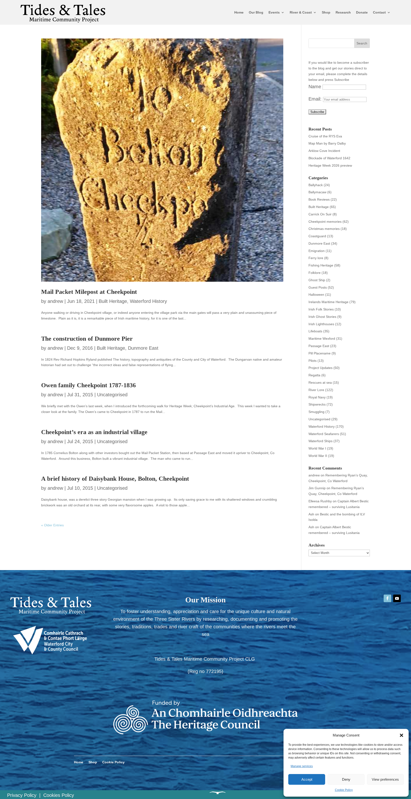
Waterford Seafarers (323, 434)
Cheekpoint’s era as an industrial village (94, 432)
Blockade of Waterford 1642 (329, 158)
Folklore (314, 273)
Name (314, 86)
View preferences (385, 779)
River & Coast (301, 12)
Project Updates (320, 368)
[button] (401, 735)
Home (239, 12)
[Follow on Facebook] (387, 598)
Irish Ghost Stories (322, 317)
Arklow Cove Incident (324, 151)
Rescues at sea (320, 382)
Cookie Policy (344, 790)
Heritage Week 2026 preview (330, 165)
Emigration (316, 251)
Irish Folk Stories (321, 309)
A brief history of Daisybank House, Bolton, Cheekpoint (115, 478)
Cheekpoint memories (325, 221)
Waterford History (148, 301)
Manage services (302, 766)
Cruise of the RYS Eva (325, 136)
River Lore (316, 390)
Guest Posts (317, 287)
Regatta (314, 375)
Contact (379, 12)
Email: (315, 99)
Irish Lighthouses (321, 324)
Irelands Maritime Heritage (328, 302)
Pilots (312, 361)
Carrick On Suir (320, 214)
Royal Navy (317, 397)
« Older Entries (52, 525)
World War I (317, 448)
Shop (326, 12)
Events (274, 12)
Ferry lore (315, 258)
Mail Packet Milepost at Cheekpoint (89, 291)
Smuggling (316, 412)
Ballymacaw (317, 192)
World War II (317, 456)
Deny (346, 779)
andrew (55, 301)
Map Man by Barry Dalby (327, 143)
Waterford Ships (320, 441)
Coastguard (317, 236)
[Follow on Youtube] (397, 598)
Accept (306, 779)
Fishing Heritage (320, 265)
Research (343, 12)
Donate (362, 12)
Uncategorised (112, 394)
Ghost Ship (316, 280)
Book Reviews (319, 199)
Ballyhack (315, 185)
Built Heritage (113, 301)
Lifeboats (315, 331)
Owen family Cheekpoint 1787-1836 (88, 385)
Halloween (316, 294)
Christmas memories (324, 229)
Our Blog (256, 12)
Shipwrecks (317, 404)
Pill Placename (319, 353)
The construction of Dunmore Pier (87, 338)
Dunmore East (143, 348)
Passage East (318, 346)
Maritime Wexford (321, 338)
